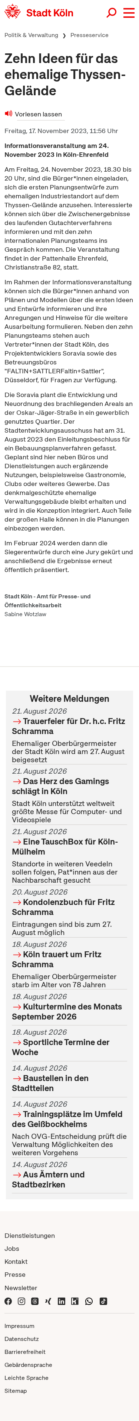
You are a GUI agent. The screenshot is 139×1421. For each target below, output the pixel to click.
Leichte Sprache (26, 1378)
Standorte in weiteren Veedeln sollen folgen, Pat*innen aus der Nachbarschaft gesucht (65, 856)
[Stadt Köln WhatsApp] (89, 1300)
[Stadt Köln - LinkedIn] (61, 1300)
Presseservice (89, 35)
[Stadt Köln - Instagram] (21, 1300)
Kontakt (15, 1261)
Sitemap (15, 1391)
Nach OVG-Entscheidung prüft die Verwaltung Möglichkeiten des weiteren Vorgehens (69, 1128)
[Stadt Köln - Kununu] (75, 1300)
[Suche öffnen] (112, 13)
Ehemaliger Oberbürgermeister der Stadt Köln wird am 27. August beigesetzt (68, 735)
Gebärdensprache (28, 1365)
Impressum (19, 1326)
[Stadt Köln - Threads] (35, 1300)
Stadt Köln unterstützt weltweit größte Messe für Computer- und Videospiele (67, 796)
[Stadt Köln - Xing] (48, 1300)
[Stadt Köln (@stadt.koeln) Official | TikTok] (103, 1300)
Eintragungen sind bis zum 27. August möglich (63, 912)
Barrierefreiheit (25, 1352)
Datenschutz (21, 1339)
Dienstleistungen (29, 1235)
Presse (15, 1274)
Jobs (11, 1248)
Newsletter (20, 1287)
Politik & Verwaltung (31, 35)
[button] (129, 13)
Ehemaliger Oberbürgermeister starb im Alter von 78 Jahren (64, 964)
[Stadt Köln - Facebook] (8, 1300)
